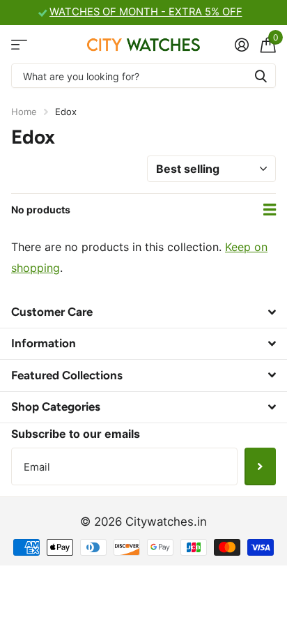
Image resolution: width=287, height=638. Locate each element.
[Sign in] (241, 44)
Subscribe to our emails (75, 434)
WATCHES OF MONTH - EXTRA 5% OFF (145, 12)
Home (24, 111)
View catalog (19, 44)
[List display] (269, 210)
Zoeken (260, 75)
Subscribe (260, 466)
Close (143, 311)
